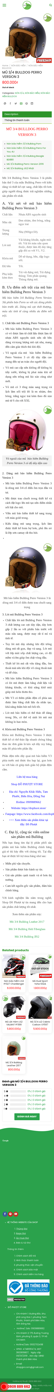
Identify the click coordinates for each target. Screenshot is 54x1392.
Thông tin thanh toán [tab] (16, 120)
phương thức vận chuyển (29, 1265)
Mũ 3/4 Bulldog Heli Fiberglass (27, 929)
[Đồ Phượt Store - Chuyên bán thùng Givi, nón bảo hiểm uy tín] (27, 5)
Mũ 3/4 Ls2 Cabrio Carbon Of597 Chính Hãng (40, 1023)
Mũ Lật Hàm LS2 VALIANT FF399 (13, 1023)
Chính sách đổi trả (26, 1256)
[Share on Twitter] (15, 103)
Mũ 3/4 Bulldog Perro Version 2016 (25, 164)
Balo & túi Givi (23, 1243)
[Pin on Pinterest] (26, 103)
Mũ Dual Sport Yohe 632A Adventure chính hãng (40, 983)
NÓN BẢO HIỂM (18, 66)
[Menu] (4, 5)
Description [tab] (11, 114)
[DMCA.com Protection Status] (16, 1299)
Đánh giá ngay (27, 1116)
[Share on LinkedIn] (32, 103)
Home (5, 66)
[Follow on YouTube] (15, 1214)
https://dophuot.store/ (34, 808)
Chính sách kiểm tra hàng (30, 1274)
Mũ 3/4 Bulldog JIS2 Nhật (20, 168)
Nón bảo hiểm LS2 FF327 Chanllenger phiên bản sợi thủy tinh (14, 983)
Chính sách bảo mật (27, 1270)
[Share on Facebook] (10, 103)
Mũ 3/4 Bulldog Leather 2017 (27, 921)
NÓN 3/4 (19, 93)
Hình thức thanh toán (27, 1260)
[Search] (50, 5)
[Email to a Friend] (21, 103)
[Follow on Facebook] (5, 1214)
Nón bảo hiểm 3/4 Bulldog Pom (24, 144)
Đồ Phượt (31, 824)
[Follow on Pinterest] (10, 1214)
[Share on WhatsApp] (5, 103)
